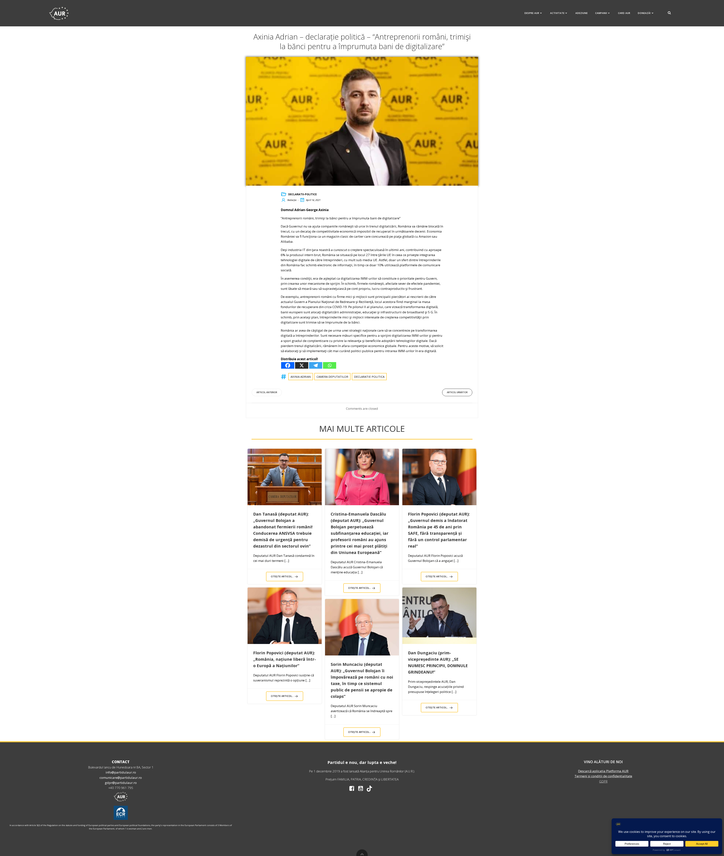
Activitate (557, 13)
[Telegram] (315, 365)
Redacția (291, 200)
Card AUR (624, 13)
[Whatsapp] (329, 365)
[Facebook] (287, 365)
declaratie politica (369, 376)
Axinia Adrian (301, 376)
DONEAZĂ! (644, 13)
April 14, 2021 (313, 200)
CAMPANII (601, 13)
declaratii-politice (302, 194)
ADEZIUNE (581, 13)
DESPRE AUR (532, 13)
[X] (301, 365)
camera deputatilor (332, 376)
